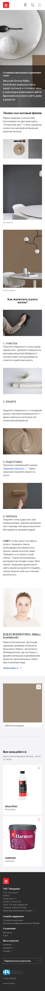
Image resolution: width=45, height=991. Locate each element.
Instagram (7, 948)
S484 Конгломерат (14, 725)
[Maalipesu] (23, 790)
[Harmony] (23, 841)
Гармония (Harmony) (13, 468)
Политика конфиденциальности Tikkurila (21, 923)
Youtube (6, 951)
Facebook (7, 945)
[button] (25, 5)
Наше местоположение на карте (17, 911)
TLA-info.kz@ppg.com (18, 905)
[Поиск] (32, 4)
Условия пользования (13, 920)
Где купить (7, 932)
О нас (5, 935)
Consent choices (9, 983)
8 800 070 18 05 (19, 908)
